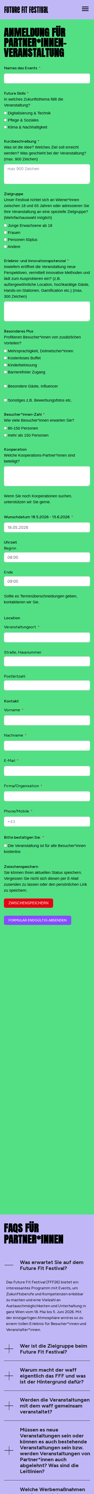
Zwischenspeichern (29, 903)
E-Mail (9, 760)
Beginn (10, 548)
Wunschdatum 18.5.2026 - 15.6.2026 (37, 517)
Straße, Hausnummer (23, 652)
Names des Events (20, 68)
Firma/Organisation (21, 785)
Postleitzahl (14, 676)
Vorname (12, 709)
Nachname (13, 735)
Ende (8, 572)
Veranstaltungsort (20, 627)
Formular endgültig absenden (38, 920)
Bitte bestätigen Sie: (22, 837)
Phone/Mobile (16, 811)
